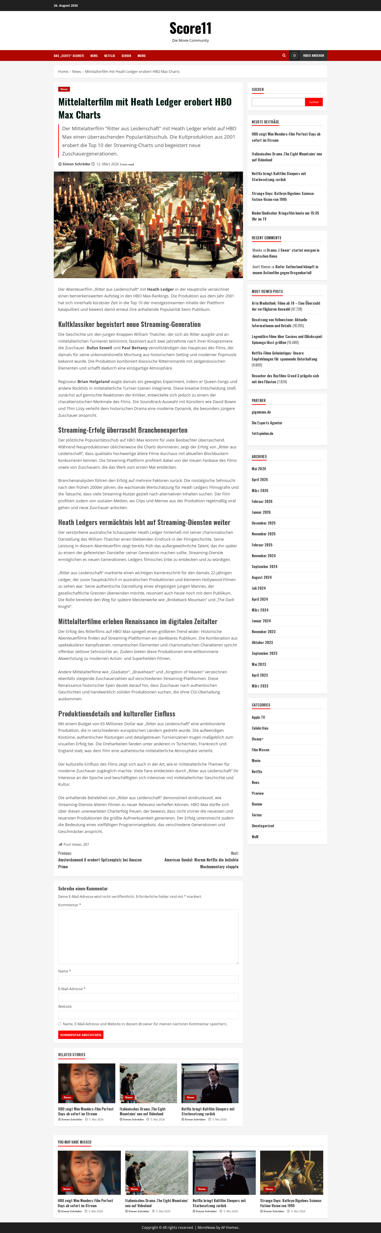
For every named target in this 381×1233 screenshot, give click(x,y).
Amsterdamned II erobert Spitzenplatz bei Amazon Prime (100, 859)
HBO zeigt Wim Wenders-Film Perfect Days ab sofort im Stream (86, 1111)
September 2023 (264, 653)
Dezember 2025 (264, 523)
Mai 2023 (259, 664)
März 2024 (260, 610)
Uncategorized (263, 826)
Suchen (258, 89)
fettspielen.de (262, 433)
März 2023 (260, 686)
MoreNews (206, 1227)
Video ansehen (313, 55)
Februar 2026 (262, 501)
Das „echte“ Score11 (69, 55)
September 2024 (265, 566)
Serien (126, 55)
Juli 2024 (259, 588)
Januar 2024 (261, 620)
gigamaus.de (261, 412)
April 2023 (260, 675)
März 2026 (260, 490)
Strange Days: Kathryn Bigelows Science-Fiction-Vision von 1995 (291, 1203)
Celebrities (260, 728)
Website (65, 1006)
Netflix (109, 55)
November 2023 (264, 631)
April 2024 (260, 599)
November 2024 (264, 555)
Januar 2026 (261, 512)
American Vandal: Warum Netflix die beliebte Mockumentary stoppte (201, 859)
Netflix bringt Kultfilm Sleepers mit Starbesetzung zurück (208, 1111)
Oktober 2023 (262, 642)
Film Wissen (260, 749)
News (94, 55)
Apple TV (258, 717)
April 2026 (260, 479)
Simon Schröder (76, 164)
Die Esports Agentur (267, 422)
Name (64, 971)
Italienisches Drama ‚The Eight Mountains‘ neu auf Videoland (143, 1111)
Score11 (190, 27)
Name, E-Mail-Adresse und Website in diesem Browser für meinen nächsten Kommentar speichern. (145, 1024)
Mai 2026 (259, 469)
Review (257, 804)
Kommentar (69, 905)
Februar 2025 (262, 545)
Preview (258, 793)
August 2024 (262, 577)
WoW (255, 836)
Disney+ (257, 739)
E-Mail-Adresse (72, 988)
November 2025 (264, 534)
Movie (142, 55)
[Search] (284, 55)
